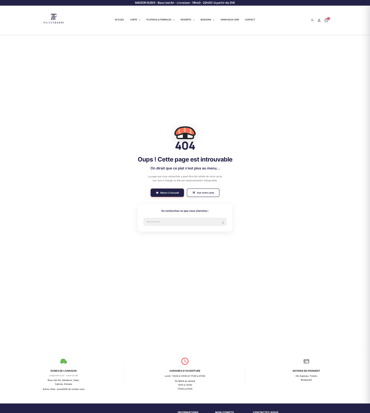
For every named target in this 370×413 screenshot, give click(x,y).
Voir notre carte (203, 192)
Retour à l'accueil (167, 192)
